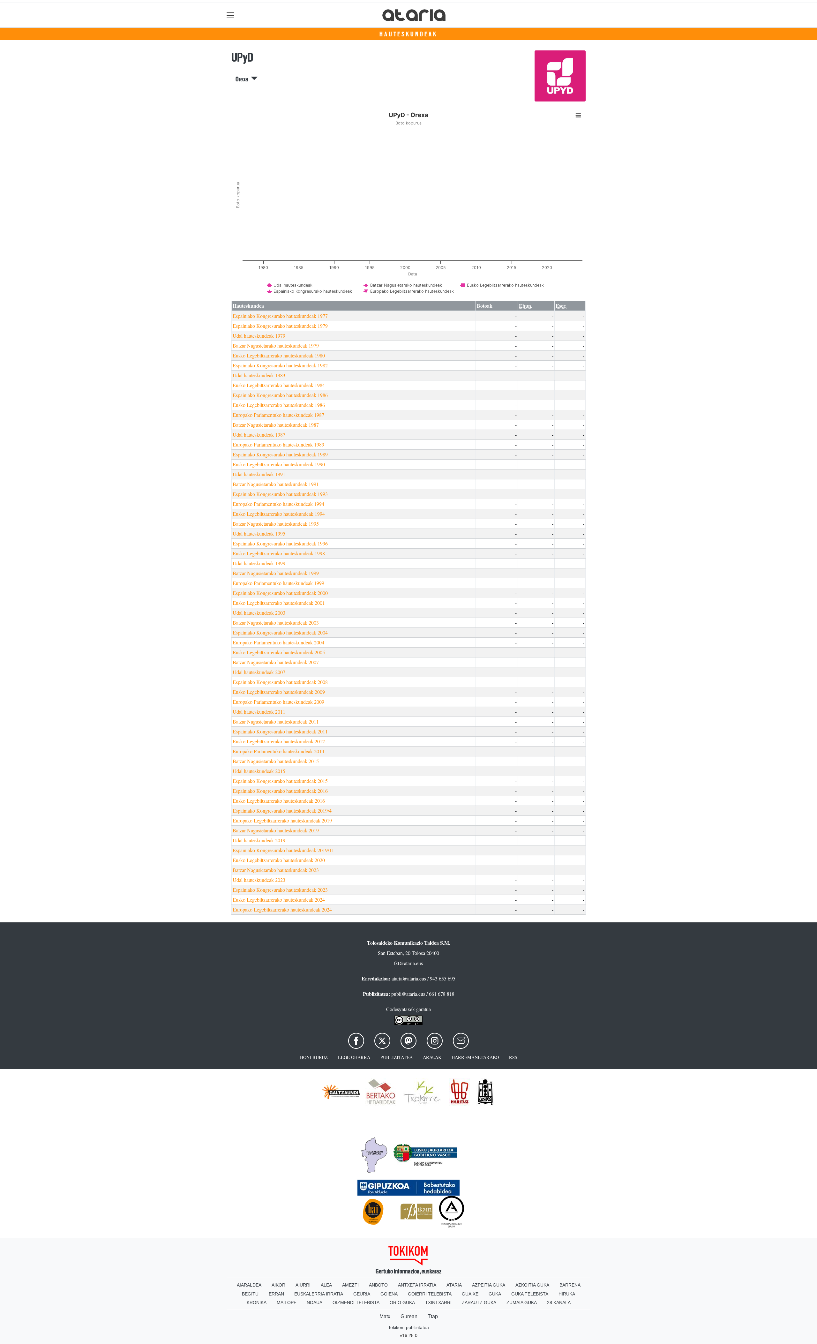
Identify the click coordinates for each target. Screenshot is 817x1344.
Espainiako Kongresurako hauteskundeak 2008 (280, 682)
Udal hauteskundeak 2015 (259, 771)
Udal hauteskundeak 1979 (259, 335)
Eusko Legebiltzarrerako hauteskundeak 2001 (279, 602)
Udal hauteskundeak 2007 (259, 672)
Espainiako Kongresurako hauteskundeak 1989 (280, 454)
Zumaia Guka (521, 1302)
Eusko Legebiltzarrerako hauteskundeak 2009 (279, 691)
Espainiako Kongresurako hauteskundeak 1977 (280, 315)
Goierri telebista (430, 1293)
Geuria (361, 1293)
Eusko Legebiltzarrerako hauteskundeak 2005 (279, 652)
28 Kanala (559, 1302)
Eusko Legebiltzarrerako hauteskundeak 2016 (279, 800)
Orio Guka (402, 1302)
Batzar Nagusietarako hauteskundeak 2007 (276, 662)
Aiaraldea (249, 1285)
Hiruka (566, 1293)
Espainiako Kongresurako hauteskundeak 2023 (280, 889)
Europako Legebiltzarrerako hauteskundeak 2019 (282, 820)
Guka (495, 1293)
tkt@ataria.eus (408, 963)
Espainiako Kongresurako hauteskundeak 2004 (280, 632)
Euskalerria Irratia (318, 1293)
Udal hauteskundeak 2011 (259, 711)
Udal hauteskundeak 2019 (259, 840)
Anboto (378, 1285)
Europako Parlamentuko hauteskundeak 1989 (278, 444)
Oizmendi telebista (356, 1302)
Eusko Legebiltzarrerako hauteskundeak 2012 (279, 741)
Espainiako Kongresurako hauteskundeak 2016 (280, 790)
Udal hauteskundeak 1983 (259, 375)
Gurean (409, 1316)
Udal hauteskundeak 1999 (259, 563)
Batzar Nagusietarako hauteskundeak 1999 (276, 573)
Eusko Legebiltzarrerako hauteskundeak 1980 (279, 355)
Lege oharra (354, 1057)
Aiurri (303, 1285)
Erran (276, 1293)
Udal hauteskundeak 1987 (259, 434)
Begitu (250, 1293)
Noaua (314, 1302)
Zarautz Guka (479, 1302)
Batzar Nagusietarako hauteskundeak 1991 (276, 484)
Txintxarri (438, 1302)
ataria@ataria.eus (409, 978)
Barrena (570, 1285)
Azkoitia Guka (532, 1285)
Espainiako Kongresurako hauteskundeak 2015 (280, 780)
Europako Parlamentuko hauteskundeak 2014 (278, 751)
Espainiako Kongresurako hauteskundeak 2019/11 (283, 850)
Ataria (454, 1285)
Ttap (433, 1316)
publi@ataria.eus (408, 993)
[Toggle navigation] (230, 15)
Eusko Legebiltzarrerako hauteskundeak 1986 (279, 405)
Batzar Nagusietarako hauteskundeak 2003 (276, 622)
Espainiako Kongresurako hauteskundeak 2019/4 (282, 810)
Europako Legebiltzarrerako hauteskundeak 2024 (282, 909)
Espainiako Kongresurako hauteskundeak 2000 (280, 592)
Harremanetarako (475, 1057)
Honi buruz (314, 1057)
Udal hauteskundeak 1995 (259, 533)
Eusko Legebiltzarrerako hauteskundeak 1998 (279, 553)
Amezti (350, 1285)
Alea (326, 1285)
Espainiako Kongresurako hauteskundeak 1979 (280, 325)
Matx (384, 1316)
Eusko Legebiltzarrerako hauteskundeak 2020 (279, 860)
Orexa (243, 79)
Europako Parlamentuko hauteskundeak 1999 (278, 583)
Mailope (286, 1302)
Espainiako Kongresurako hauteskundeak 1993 (280, 494)
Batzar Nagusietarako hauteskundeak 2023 (276, 870)
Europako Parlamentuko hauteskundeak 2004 (278, 642)
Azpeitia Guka (488, 1285)
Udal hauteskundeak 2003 (259, 612)
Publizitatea (396, 1057)
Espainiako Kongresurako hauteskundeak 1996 (280, 543)
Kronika (256, 1302)
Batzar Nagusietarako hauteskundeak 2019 (276, 830)
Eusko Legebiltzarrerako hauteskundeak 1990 (279, 464)
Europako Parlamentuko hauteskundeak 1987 (278, 414)
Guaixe (470, 1293)
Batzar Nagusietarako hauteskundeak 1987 (276, 424)
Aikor (278, 1285)
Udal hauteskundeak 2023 (259, 879)
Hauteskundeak (408, 34)
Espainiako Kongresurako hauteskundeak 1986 (280, 395)
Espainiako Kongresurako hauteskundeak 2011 (280, 731)
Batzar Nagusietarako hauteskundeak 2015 (276, 761)
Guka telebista (529, 1293)
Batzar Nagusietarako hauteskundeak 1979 (276, 345)
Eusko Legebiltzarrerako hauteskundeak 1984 (279, 385)
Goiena (389, 1293)
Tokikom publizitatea (408, 1327)
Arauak (432, 1057)
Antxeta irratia (417, 1285)
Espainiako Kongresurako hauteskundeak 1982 (280, 365)
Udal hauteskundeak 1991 (259, 474)
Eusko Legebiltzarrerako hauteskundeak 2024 (279, 899)
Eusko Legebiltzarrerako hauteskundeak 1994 (279, 513)
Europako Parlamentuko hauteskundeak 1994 (278, 503)
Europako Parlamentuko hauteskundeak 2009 (278, 701)
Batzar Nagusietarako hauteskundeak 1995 (276, 523)
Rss (513, 1057)
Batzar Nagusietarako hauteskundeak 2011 (276, 721)
